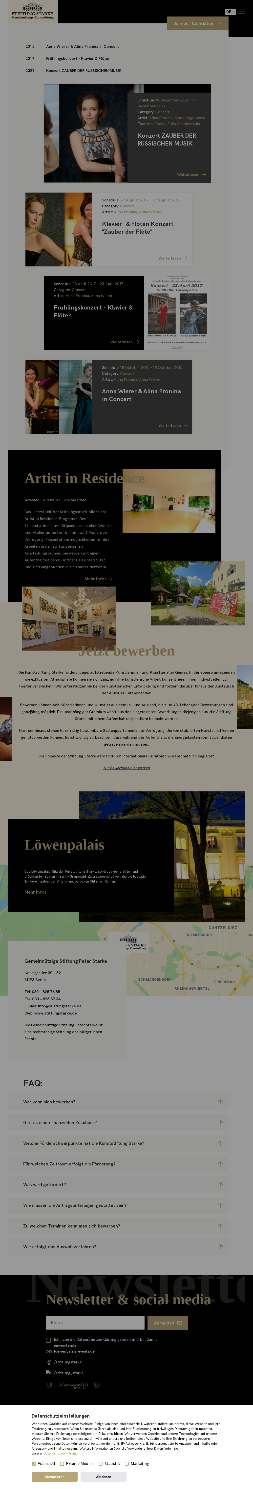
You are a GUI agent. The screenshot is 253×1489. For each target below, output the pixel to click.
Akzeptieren (54, 1476)
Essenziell (46, 1463)
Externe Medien (80, 1463)
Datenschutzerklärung (60, 1453)
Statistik (112, 1463)
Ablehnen (103, 1476)
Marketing (140, 1463)
